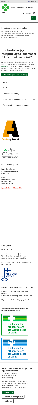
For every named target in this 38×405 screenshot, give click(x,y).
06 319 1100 (8, 250)
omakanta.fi (5, 66)
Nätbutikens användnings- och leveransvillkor (16, 296)
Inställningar (8, 401)
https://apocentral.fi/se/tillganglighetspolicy (15, 300)
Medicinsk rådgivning (11, 93)
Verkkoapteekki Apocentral (21, 7)
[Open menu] (3, 13)
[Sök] (33, 18)
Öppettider (4, 1)
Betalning (6, 88)
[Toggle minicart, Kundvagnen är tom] (34, 13)
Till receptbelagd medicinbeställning (15, 75)
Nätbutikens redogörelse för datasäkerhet (15, 291)
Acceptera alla (8, 392)
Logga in (28, 13)
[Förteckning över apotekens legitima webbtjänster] (19, 324)
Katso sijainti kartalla (8, 169)
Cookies (4, 294)
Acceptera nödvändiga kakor (13, 397)
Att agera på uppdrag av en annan (16, 105)
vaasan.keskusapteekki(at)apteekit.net (14, 254)
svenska (32, 1)
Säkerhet (6, 82)
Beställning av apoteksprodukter (15, 99)
